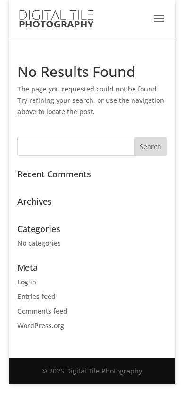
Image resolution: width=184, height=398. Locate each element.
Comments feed (42, 311)
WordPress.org (40, 325)
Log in (26, 281)
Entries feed (36, 296)
